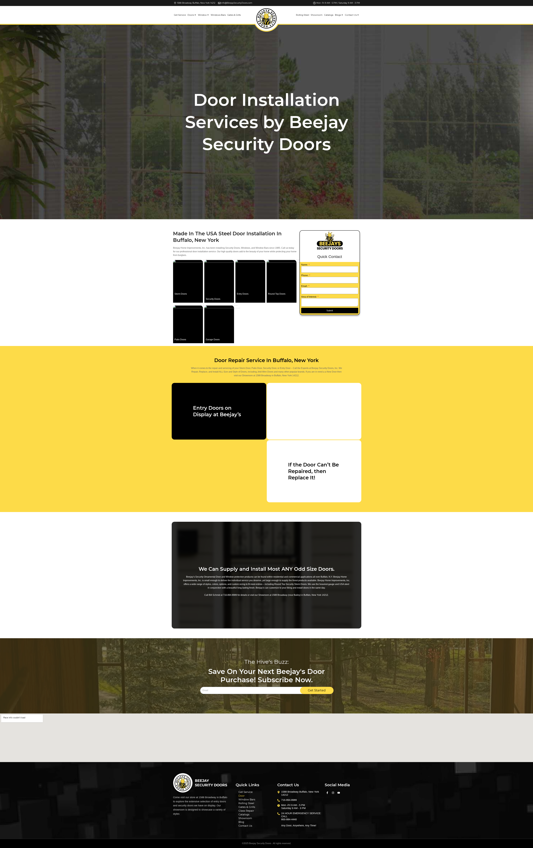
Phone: (305, 275)
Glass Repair (246, 810)
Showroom (316, 15)
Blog (241, 822)
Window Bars (246, 799)
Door (241, 795)
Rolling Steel (302, 15)
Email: (304, 286)
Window (202, 15)
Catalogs (328, 15)
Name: (304, 265)
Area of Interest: (309, 297)
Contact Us (351, 15)
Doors (191, 15)
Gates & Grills (234, 15)
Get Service (180, 15)
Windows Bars (218, 15)
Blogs (338, 15)
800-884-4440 (289, 819)
